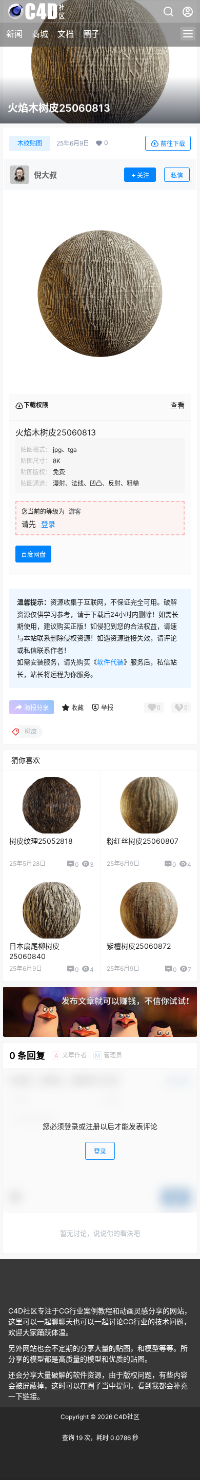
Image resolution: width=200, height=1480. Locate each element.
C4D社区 (125, 1417)
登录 (48, 523)
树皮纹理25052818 (41, 841)
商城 (40, 34)
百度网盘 (33, 554)
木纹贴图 (29, 143)
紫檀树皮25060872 (139, 946)
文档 (65, 34)
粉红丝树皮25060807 (142, 841)
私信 (177, 175)
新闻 (14, 34)
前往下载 (173, 144)
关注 (143, 175)
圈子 (91, 34)
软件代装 (110, 662)
